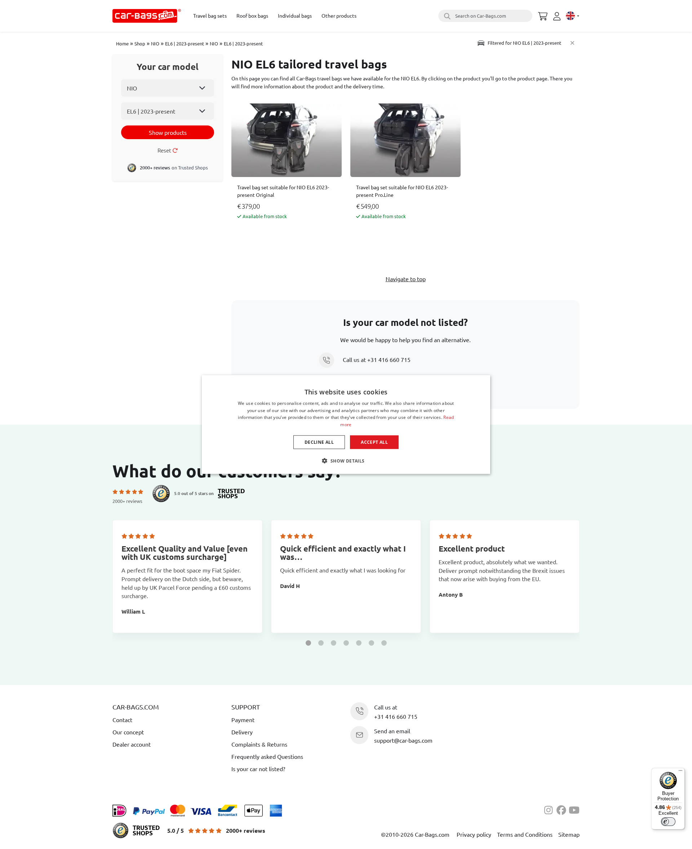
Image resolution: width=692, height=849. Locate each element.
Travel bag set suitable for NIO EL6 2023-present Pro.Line (402, 191)
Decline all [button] (319, 442)
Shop (139, 43)
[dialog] (346, 424)
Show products (168, 132)
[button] (308, 643)
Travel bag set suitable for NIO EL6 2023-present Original (283, 191)
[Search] (446, 16)
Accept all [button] (374, 442)
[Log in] (558, 16)
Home (122, 43)
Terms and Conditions (525, 834)
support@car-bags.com (403, 740)
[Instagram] (550, 809)
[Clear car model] (572, 43)
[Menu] (680, 772)
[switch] (668, 821)
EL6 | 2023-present (184, 43)
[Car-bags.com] (146, 16)
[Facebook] (562, 809)
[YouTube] (574, 809)
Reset (165, 150)
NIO (155, 43)
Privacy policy (474, 834)
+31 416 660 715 (389, 359)
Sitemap (569, 834)
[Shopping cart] (542, 15)
